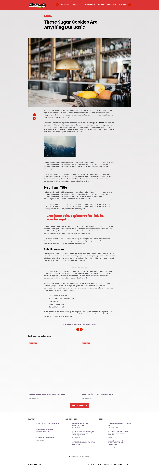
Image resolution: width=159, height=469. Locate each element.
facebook (74, 457)
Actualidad (65, 4)
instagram (85, 457)
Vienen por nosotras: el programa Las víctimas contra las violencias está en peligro (83, 442)
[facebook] (34, 118)
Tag (83, 324)
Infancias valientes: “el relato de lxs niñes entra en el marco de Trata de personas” (83, 433)
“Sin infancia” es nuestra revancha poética (44, 430)
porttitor (47, 194)
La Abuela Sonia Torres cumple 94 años (119, 424)
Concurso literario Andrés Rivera (47, 423)
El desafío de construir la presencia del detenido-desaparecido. (116, 442)
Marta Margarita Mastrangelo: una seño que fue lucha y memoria (118, 433)
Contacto (122, 4)
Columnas (76, 4)
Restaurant (48, 15)
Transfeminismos (89, 4)
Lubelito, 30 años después (45, 438)
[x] (34, 114)
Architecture (67, 324)
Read (79, 324)
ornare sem (100, 123)
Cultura (100, 4)
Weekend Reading (91, 324)
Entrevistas (111, 4)
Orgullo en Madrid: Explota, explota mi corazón (81, 424)
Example (74, 324)
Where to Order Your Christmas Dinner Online (47, 394)
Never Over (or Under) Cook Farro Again (98, 394)
